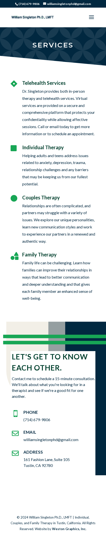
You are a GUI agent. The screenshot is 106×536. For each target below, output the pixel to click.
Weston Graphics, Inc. (69, 529)
